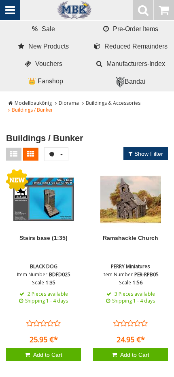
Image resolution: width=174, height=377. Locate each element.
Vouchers (48, 63)
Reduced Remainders (136, 46)
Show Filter (148, 153)
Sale (43, 28)
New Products (48, 46)
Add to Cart (47, 355)
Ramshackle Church (130, 238)
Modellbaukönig (33, 103)
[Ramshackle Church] (130, 199)
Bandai (135, 81)
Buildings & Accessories (113, 103)
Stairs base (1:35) (43, 238)
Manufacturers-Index (135, 63)
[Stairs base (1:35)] (43, 199)
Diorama (69, 103)
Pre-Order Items (135, 28)
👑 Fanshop (45, 81)
